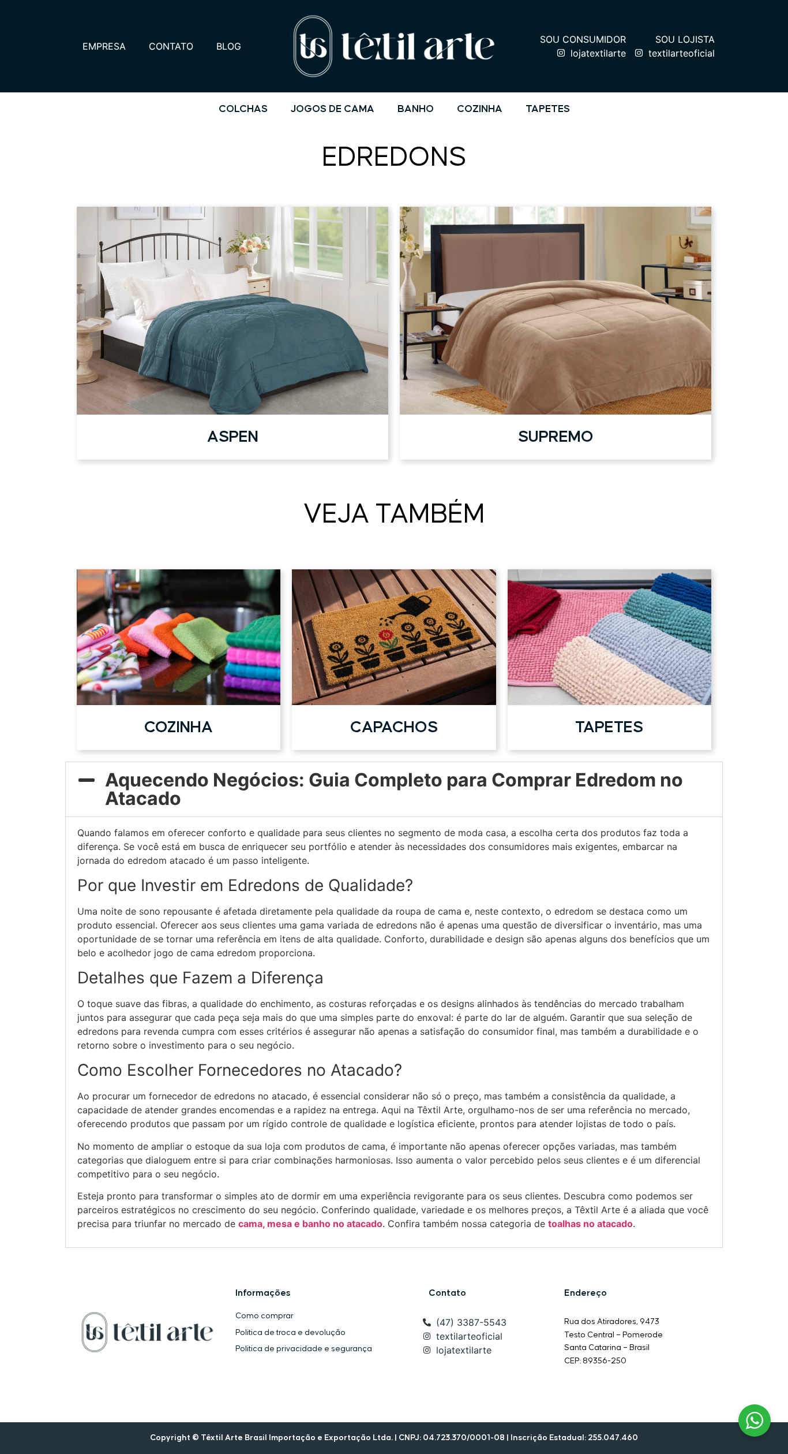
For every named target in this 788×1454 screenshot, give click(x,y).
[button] (394, 789)
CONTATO (171, 46)
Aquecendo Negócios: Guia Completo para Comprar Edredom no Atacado (394, 789)
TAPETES (548, 109)
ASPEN (232, 436)
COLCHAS (243, 109)
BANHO (415, 109)
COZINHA (479, 109)
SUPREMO (556, 436)
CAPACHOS (394, 727)
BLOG (228, 46)
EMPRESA (104, 46)
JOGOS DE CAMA (332, 109)
